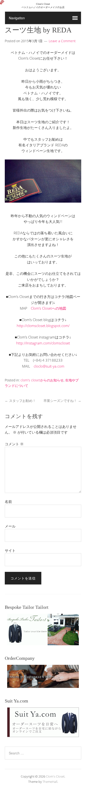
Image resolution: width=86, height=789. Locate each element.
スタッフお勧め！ (20, 400)
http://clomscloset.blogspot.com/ (43, 325)
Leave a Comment (62, 41)
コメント (14, 443)
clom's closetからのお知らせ (42, 380)
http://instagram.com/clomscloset (43, 343)
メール (10, 526)
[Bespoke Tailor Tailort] (43, 629)
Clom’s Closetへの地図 (48, 308)
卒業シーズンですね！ (62, 400)
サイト (10, 550)
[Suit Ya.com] (43, 722)
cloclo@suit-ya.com (49, 366)
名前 (8, 501)
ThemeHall (50, 781)
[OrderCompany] (43, 676)
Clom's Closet (55, 776)
